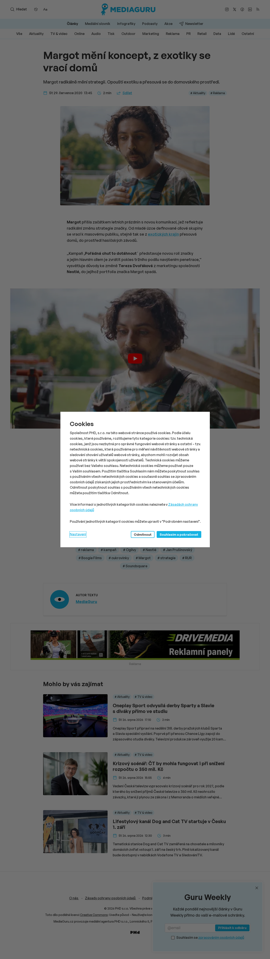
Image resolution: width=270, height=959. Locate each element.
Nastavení (78, 534)
